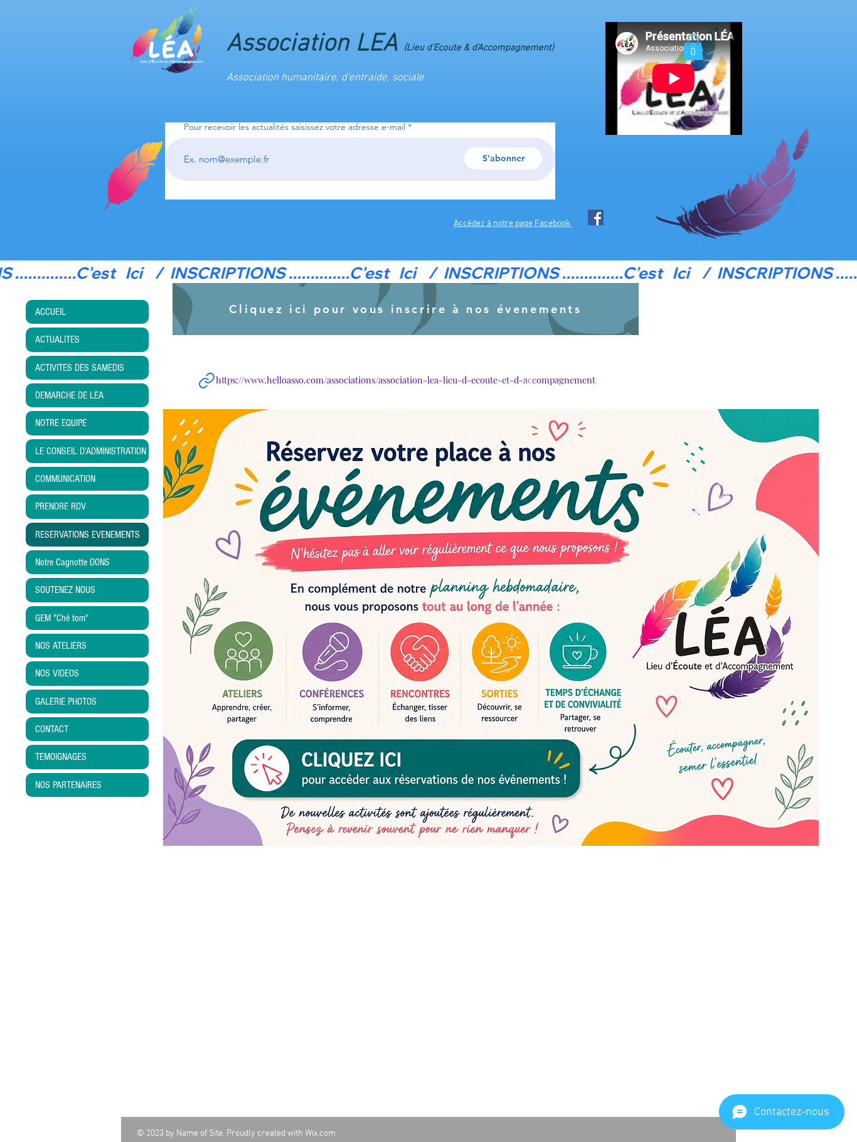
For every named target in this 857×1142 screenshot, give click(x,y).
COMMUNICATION (65, 478)
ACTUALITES (57, 339)
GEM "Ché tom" (61, 618)
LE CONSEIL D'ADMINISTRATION (90, 451)
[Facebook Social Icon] (596, 217)
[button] (693, 47)
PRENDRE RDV (60, 506)
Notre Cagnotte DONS (72, 562)
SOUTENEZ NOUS (65, 589)
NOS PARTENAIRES (68, 785)
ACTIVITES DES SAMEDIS (79, 367)
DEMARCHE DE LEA (69, 395)
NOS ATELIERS (61, 645)
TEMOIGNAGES (61, 756)
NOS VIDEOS (57, 673)
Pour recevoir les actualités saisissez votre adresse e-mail (294, 126)
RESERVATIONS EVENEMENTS (87, 534)
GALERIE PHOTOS (66, 701)
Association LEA (390, 44)
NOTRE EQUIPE (61, 423)
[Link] (207, 380)
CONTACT (51, 729)
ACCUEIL (50, 312)
